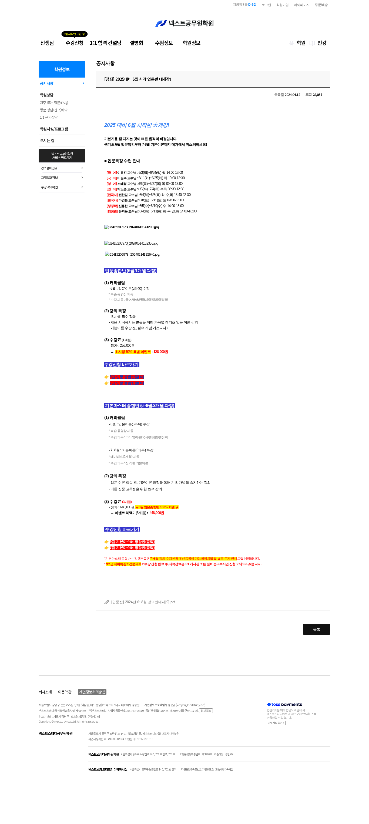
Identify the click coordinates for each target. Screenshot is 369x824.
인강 (321, 42)
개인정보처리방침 (92, 692)
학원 (301, 42)
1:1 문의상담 (49, 117)
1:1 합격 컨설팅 (105, 42)
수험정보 (164, 42)
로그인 (266, 5)
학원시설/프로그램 (54, 129)
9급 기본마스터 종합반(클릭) (132, 542)
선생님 (46, 42)
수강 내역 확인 (49, 187)
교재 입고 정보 (49, 177)
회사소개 (45, 692)
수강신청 (74, 42)
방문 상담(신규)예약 (53, 109)
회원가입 (282, 5)
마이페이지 (301, 5)
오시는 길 (47, 140)
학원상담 (46, 95)
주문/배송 (321, 5)
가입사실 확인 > (276, 723)
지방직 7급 (244, 4)
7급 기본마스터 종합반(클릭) (132, 548)
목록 (316, 629)
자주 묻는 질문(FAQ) (54, 102)
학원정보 (191, 42)
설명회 (136, 42)
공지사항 (46, 83)
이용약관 (64, 692)
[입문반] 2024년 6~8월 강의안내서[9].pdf (143, 602)
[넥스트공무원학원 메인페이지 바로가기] (184, 23)
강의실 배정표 (49, 168)
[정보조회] (206, 710)
